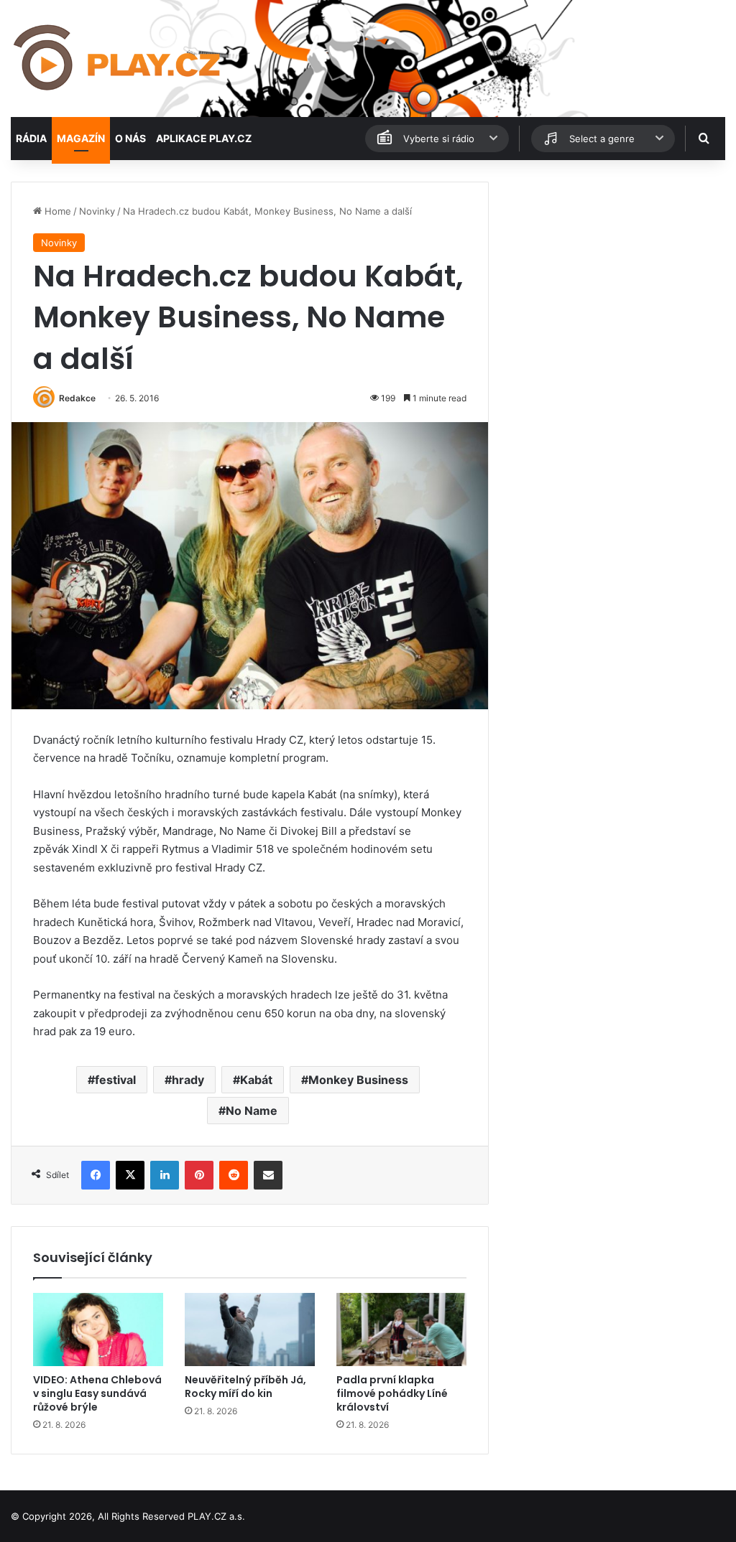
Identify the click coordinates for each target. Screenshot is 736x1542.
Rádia (31, 138)
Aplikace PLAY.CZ (204, 138)
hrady (188, 1080)
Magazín (81, 138)
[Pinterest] (199, 1175)
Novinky (97, 211)
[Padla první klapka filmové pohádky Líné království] (401, 1329)
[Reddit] (233, 1175)
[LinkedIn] (164, 1175)
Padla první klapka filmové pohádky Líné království (392, 1393)
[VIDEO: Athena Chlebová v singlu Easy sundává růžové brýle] (98, 1329)
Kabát (256, 1080)
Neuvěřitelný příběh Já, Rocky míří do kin (245, 1387)
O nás (130, 138)
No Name (251, 1110)
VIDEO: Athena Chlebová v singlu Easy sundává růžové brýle (97, 1393)
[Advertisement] (613, 271)
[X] (130, 1175)
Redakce (77, 398)
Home (56, 211)
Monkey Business (358, 1080)
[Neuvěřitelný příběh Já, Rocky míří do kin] (250, 1329)
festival (115, 1080)
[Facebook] (95, 1175)
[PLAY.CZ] (118, 58)
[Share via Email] (268, 1175)
